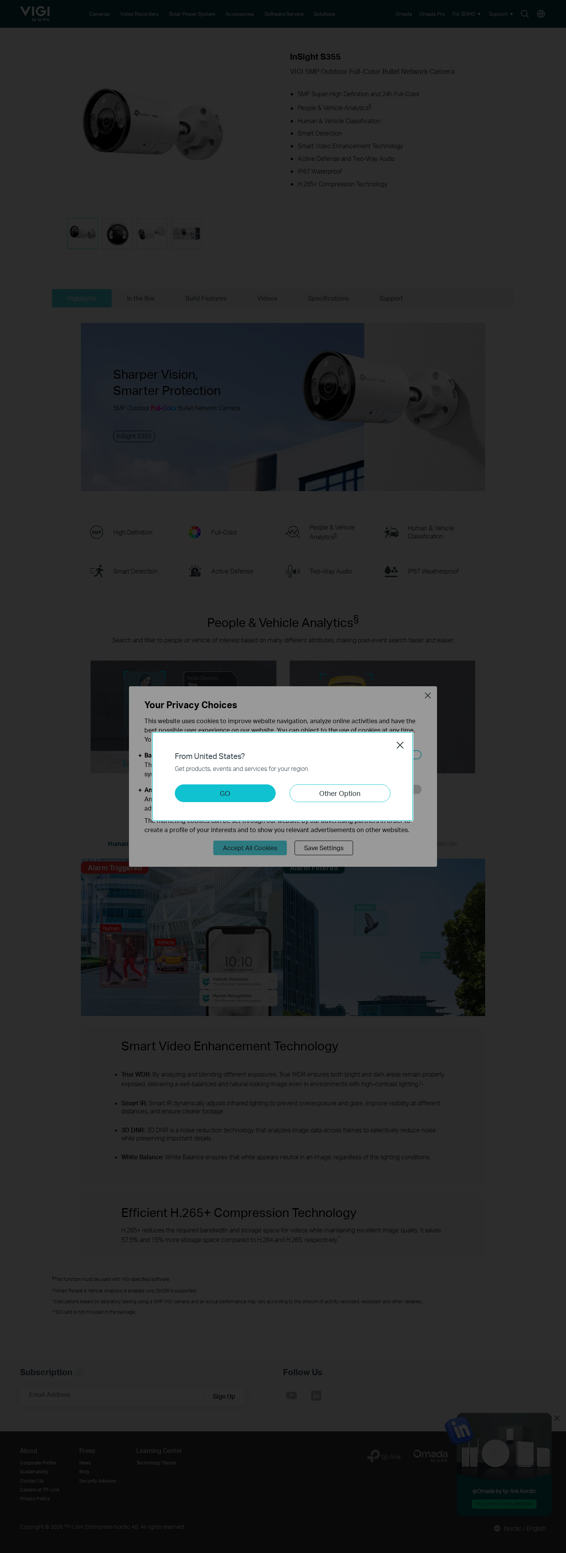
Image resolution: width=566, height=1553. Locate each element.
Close (400, 745)
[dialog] (283, 776)
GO (225, 793)
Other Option (339, 793)
